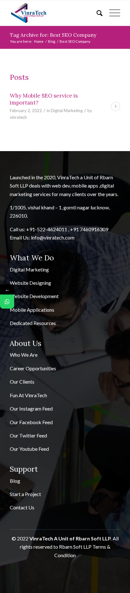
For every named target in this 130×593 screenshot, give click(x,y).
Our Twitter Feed (28, 435)
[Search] (96, 13)
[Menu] (111, 13)
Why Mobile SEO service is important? (44, 99)
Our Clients (22, 382)
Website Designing (30, 283)
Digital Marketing (67, 110)
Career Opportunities (33, 368)
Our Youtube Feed (29, 449)
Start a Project (25, 494)
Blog (15, 481)
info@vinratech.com (52, 237)
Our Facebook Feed (31, 422)
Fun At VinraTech (28, 395)
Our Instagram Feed (31, 408)
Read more (115, 106)
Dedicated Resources (33, 323)
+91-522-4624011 (46, 229)
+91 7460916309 (89, 229)
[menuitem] (96, 13)
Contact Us (22, 507)
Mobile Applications (32, 310)
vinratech (18, 117)
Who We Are (24, 355)
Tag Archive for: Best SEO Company (53, 35)
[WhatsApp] (7, 302)
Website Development (34, 296)
